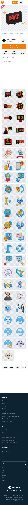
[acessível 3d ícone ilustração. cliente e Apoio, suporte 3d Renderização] (8, 355)
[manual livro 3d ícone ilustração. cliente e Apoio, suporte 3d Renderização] (8, 379)
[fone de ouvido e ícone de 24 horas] (8, 474)
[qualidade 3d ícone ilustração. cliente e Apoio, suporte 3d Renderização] (8, 260)
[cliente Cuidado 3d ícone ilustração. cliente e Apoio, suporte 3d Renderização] (8, 320)
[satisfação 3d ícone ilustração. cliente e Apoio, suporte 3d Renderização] (8, 332)
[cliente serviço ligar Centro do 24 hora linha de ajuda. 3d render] (8, 213)
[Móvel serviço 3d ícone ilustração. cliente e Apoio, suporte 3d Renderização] (8, 248)
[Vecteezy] (2, 2)
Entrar (21, 2)
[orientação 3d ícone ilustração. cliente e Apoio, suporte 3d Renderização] (8, 403)
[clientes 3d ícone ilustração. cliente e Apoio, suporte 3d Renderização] (8, 367)
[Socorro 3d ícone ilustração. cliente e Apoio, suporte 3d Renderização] (8, 438)
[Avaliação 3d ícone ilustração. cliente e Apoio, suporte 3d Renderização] (8, 427)
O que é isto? (15, 57)
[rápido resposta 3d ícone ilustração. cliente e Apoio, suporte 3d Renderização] (8, 284)
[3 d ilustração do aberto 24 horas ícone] (8, 450)
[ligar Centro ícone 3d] (8, 486)
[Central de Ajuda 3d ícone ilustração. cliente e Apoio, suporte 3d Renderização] (8, 296)
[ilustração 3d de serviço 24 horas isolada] (8, 94)
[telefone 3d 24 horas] (8, 462)
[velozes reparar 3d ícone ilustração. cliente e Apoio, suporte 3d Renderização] (8, 308)
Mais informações (7, 61)
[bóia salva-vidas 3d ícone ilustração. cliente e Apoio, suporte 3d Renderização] (8, 415)
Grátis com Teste (14, 46)
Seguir (23, 41)
